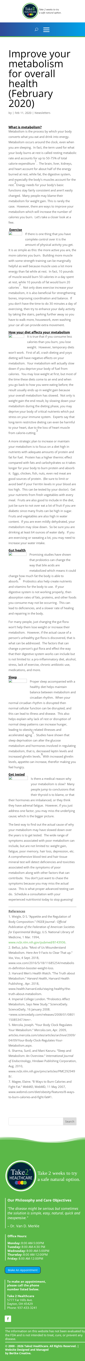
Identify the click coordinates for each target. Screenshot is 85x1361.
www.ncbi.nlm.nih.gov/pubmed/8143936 (36, 942)
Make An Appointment (23, 1270)
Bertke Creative (19, 1353)
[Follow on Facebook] (8, 1319)
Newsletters (42, 113)
